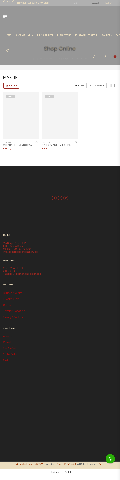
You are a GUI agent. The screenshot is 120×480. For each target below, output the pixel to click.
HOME (8, 35)
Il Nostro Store (11, 299)
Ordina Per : (79, 85)
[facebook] (4, 1)
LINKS (75, 3)
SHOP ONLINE (23, 35)
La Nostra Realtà (12, 293)
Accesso (8, 336)
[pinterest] (13, 1)
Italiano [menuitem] (95, 3)
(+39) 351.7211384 (21, 249)
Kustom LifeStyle (86, 35)
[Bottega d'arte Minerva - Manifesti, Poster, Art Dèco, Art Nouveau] (20, 18)
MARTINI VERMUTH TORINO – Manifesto (59, 145)
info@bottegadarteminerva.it (20, 251)
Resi (5, 360)
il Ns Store (64, 35)
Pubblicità (7, 142)
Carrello (7, 342)
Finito (10, 96)
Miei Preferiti (10, 348)
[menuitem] (93, 3)
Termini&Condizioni (14, 311)
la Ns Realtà (45, 35)
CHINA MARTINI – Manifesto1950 (17, 145)
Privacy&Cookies (13, 317)
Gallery (107, 35)
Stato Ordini (10, 354)
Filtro (13, 85)
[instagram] (9, 1)
